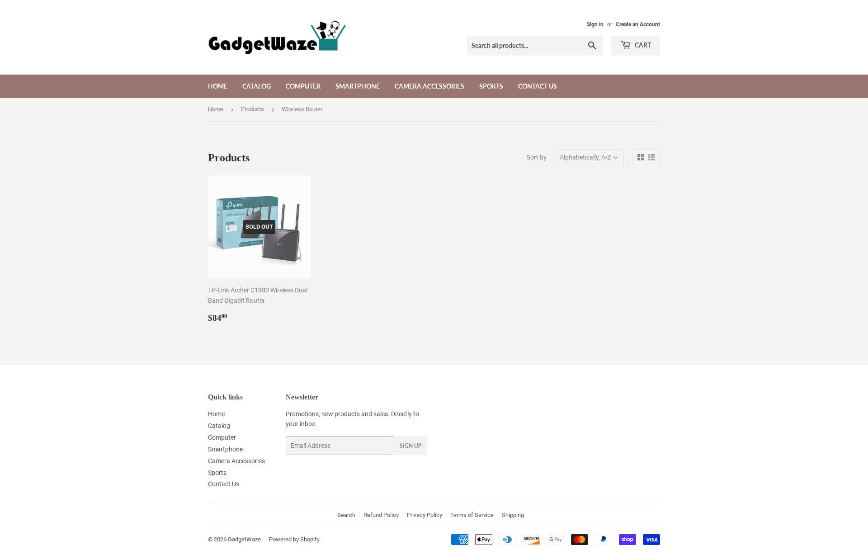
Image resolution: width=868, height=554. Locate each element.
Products (252, 109)
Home (217, 86)
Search (346, 515)
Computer (303, 86)
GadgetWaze (244, 539)
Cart (642, 45)
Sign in (595, 24)
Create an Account (638, 24)
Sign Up (410, 445)
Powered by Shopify (294, 539)
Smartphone (357, 86)
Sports (491, 86)
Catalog (256, 86)
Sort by (537, 157)
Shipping (513, 515)
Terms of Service (472, 515)
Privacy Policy (424, 515)
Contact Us (537, 86)
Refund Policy (381, 515)
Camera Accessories (429, 86)
